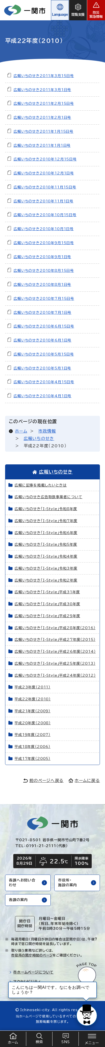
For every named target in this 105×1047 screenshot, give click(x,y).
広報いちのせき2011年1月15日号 (43, 131)
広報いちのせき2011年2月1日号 (42, 117)
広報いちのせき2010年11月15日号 (45, 187)
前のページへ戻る (46, 780)
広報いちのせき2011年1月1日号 (42, 145)
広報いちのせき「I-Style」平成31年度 (47, 592)
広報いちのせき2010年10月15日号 (45, 215)
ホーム (21, 431)
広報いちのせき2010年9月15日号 (44, 243)
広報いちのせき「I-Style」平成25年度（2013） (55, 663)
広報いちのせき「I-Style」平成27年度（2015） (55, 639)
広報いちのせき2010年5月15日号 (44, 354)
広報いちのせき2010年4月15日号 (44, 382)
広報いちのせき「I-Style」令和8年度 (46, 509)
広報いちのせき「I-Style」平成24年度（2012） (55, 675)
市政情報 (47, 431)
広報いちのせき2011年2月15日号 (44, 103)
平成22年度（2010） (33, 699)
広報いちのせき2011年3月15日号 (44, 76)
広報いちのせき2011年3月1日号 (42, 90)
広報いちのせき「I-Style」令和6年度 (46, 533)
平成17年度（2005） (32, 758)
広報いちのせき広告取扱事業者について (48, 497)
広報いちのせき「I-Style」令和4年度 (46, 556)
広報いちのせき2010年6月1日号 (42, 340)
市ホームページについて (33, 972)
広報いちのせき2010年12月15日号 (45, 159)
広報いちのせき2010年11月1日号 (43, 201)
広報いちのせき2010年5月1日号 (42, 368)
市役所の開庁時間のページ (31, 955)
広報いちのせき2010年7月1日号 (42, 312)
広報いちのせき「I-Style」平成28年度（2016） (55, 628)
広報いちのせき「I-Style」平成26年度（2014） (55, 651)
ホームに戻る (87, 780)
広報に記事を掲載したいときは (41, 485)
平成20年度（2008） (33, 723)
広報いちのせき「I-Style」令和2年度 (46, 580)
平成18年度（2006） (32, 746)
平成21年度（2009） (32, 711)
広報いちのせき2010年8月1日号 (42, 284)
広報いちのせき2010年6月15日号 (44, 326)
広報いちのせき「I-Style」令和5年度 (46, 544)
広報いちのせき (39, 438)
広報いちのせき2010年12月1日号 (44, 173)
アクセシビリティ (27, 981)
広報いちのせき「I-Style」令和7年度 (46, 521)
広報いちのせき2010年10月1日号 (44, 229)
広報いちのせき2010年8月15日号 (44, 270)
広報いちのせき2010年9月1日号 (42, 257)
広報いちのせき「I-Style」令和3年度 (46, 568)
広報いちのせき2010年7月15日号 (44, 298)
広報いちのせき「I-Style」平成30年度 (47, 604)
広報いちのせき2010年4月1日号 (42, 396)
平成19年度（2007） (32, 734)
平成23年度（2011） (32, 687)
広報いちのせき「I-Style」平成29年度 (47, 616)
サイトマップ (23, 991)
